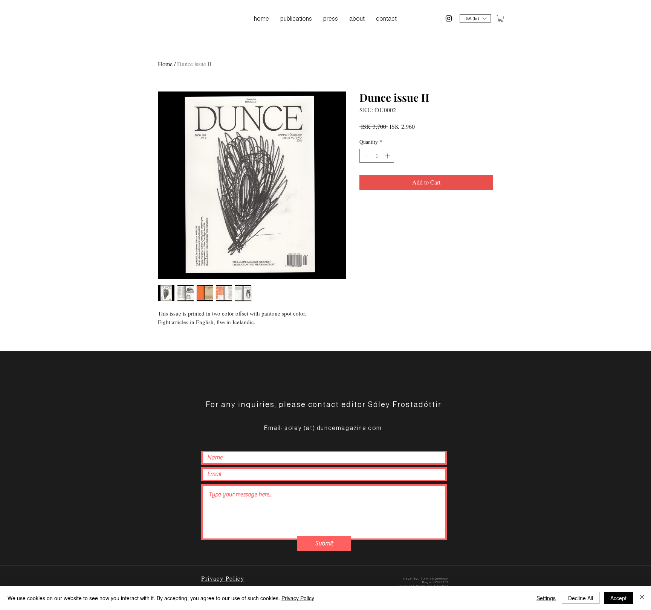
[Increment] (388, 155)
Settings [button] (546, 598)
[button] (475, 18)
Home (165, 64)
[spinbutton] (377, 155)
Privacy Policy (297, 598)
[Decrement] (365, 155)
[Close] (641, 598)
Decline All (580, 598)
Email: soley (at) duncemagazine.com (323, 428)
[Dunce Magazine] (449, 18)
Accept (618, 598)
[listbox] (475, 18)
